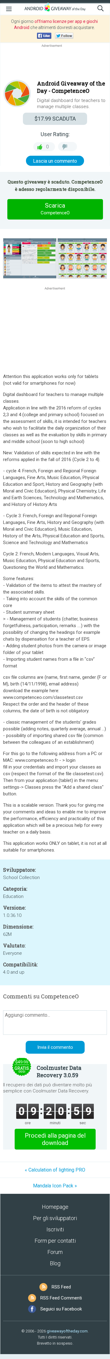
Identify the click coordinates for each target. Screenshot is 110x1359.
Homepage (55, 1207)
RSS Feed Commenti (61, 1298)
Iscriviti (55, 1229)
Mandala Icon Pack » (55, 1186)
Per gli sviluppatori (55, 1218)
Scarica (55, 209)
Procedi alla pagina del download (55, 1139)
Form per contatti (55, 1240)
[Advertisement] (55, 63)
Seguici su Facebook (61, 1309)
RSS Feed (61, 1287)
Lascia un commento (55, 161)
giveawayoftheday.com (67, 1331)
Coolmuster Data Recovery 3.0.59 (59, 1071)
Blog (55, 1263)
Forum (55, 1252)
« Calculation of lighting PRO (55, 1170)
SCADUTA (55, 118)
